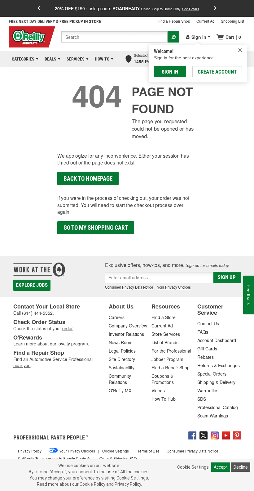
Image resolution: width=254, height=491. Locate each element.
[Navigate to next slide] (215, 8)
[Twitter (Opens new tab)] (203, 434)
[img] (240, 50)
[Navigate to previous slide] (39, 8)
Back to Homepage (88, 178)
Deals (49, 58)
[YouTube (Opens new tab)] (226, 434)
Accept (221, 467)
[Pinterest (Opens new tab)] (237, 434)
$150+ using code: (127, 8)
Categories (22, 58)
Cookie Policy (92, 484)
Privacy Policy (128, 484)
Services (74, 58)
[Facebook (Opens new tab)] (192, 434)
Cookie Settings (193, 467)
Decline (241, 467)
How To (101, 58)
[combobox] (114, 37)
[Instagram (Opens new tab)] (215, 434)
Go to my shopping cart (96, 227)
